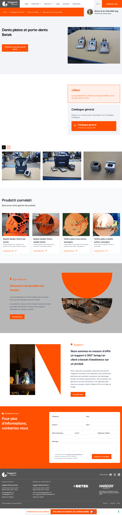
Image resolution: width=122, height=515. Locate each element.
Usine (58, 4)
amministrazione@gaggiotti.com (42, 492)
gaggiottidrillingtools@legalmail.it (45, 494)
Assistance (76, 4)
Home (26, 4)
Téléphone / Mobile (104, 433)
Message (55, 441)
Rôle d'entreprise (57, 433)
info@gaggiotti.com (7, 494)
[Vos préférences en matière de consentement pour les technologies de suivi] (118, 511)
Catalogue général (87, 124)
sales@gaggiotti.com (8, 492)
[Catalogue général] (75, 125)
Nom (87, 425)
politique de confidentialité (74, 454)
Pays (87, 416)
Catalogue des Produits (17, 12)
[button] (4, 147)
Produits (47, 4)
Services (66, 4)
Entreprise (35, 4)
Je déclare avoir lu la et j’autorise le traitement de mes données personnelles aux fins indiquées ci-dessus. (69, 456)
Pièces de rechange (33, 12)
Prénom (54, 425)
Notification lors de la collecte (38, 512)
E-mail (77, 433)
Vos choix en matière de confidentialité (71, 512)
